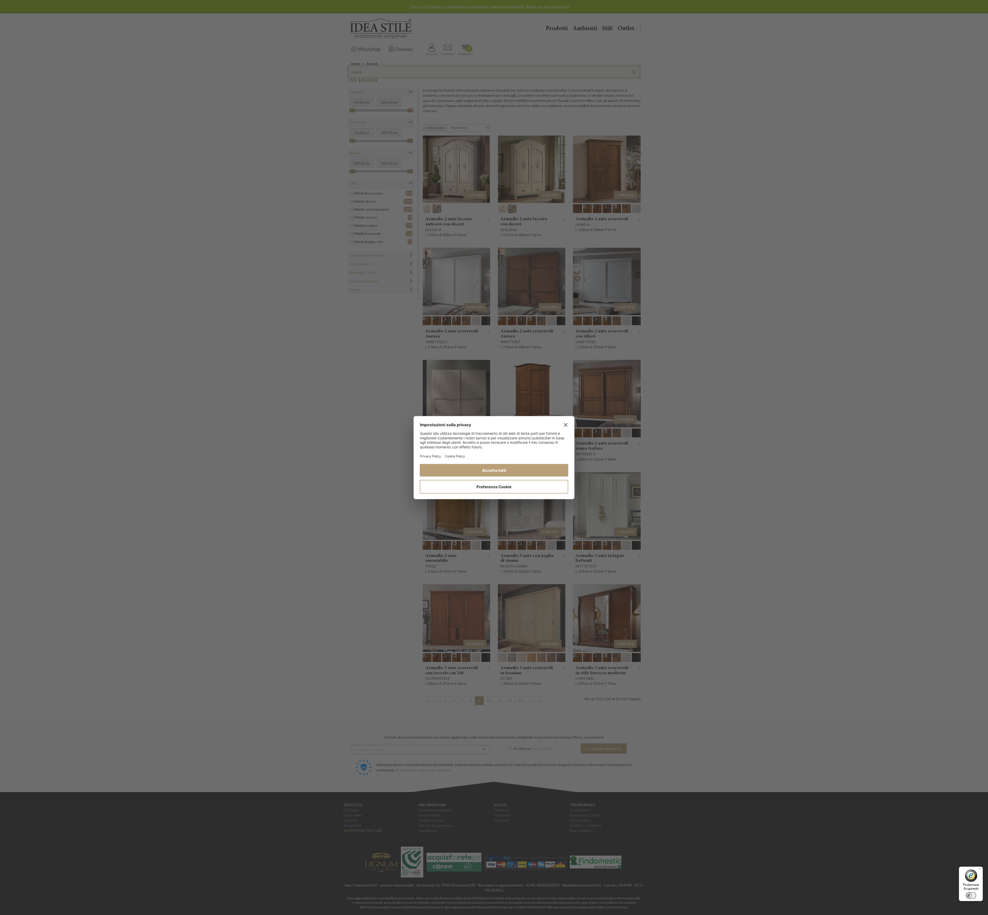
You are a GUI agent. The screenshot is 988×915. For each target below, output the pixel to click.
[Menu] (980, 870)
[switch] (971, 895)
